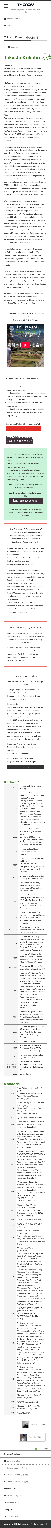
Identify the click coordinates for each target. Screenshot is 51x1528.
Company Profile (13, 1516)
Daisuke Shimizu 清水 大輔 (17, 1475)
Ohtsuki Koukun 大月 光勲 (17, 1482)
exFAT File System (14, 1496)
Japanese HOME (13, 19)
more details (25, 767)
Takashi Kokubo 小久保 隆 (17, 1468)
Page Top (47, 1449)
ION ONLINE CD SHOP (22, 441)
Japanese (15, 47)
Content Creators (13, 1461)
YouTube (23, 428)
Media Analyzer (13, 1503)
